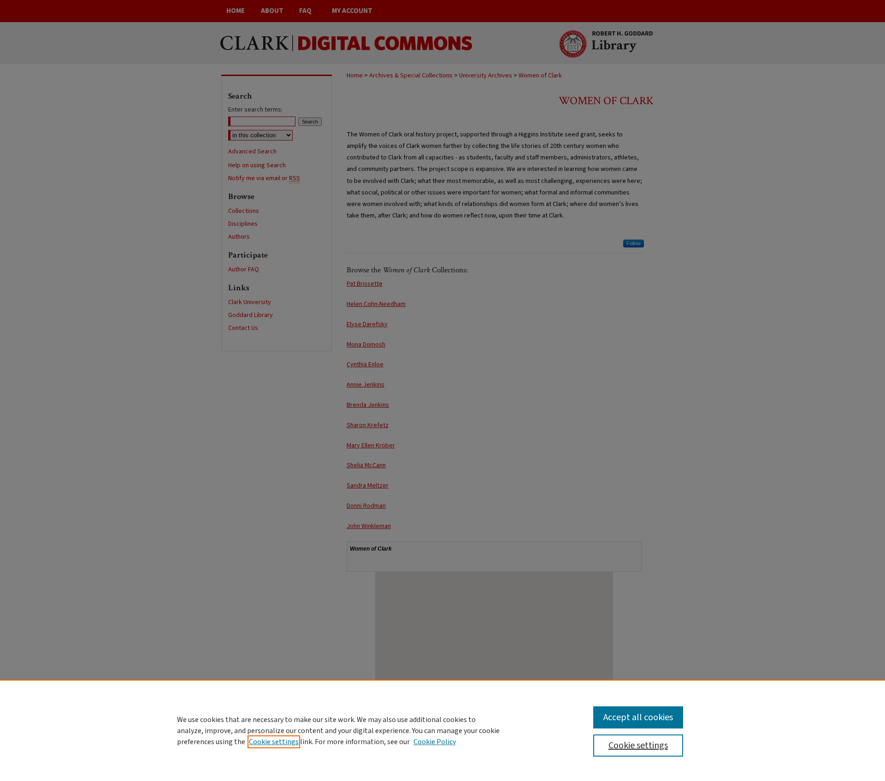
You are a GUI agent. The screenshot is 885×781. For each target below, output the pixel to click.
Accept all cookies (638, 717)
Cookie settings (274, 742)
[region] (442, 730)
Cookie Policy (434, 742)
